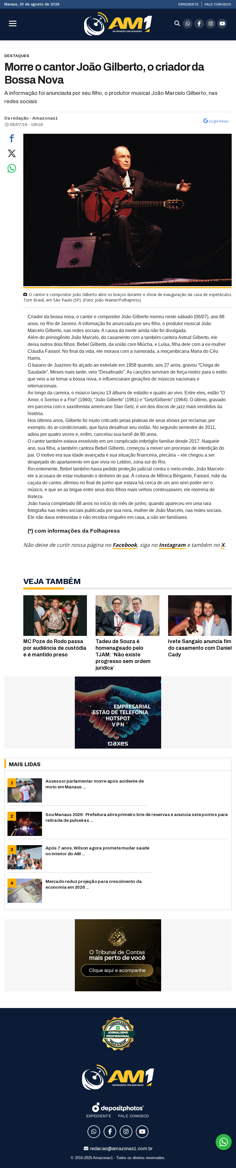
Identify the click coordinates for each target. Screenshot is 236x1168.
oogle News (219, 121)
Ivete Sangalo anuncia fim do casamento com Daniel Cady (200, 648)
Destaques (16, 56)
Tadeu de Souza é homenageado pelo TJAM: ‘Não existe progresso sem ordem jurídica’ (123, 654)
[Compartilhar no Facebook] (11, 140)
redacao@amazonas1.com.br (121, 1148)
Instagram (172, 544)
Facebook (125, 544)
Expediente (188, 4)
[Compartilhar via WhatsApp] (11, 170)
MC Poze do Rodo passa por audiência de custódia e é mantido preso (54, 648)
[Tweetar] (11, 155)
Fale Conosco (218, 4)
